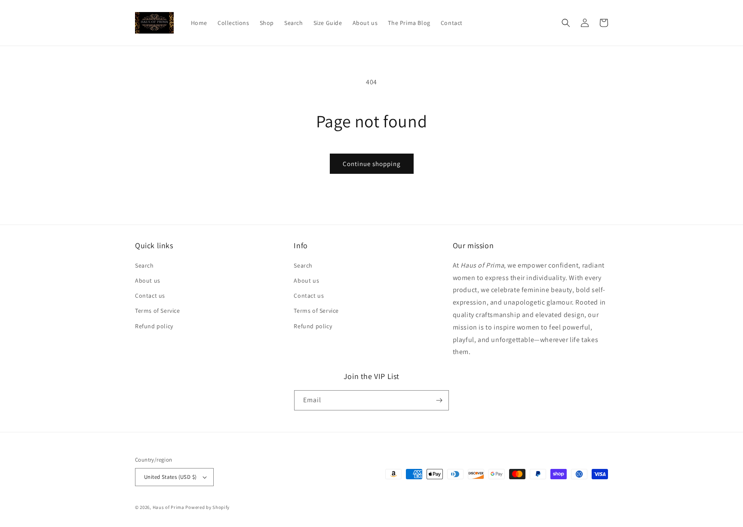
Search (144, 265)
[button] (565, 22)
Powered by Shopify (207, 507)
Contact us (150, 295)
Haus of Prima (168, 507)
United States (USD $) (170, 477)
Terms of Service (157, 310)
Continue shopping (372, 164)
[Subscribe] (439, 400)
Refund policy (154, 326)
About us (147, 280)
